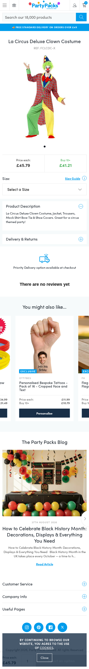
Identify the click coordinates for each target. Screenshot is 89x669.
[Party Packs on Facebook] (50, 627)
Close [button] (44, 658)
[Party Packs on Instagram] (27, 627)
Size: (6, 178)
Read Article (44, 564)
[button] (44, 97)
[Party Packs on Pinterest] (38, 627)
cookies (46, 648)
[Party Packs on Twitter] (62, 627)
